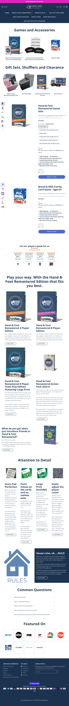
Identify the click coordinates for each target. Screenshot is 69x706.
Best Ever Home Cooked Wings (11, 677)
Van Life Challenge (56, 13)
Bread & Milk (40, 13)
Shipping (5, 668)
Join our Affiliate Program (34, 21)
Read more (41, 120)
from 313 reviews (33, 250)
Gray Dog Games (31, 686)
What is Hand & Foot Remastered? (23, 606)
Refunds (5, 670)
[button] (11, 260)
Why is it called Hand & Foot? (22, 601)
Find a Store (36, 17)
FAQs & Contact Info (8, 666)
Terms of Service (7, 675)
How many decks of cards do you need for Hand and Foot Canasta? (32, 614)
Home (7, 13)
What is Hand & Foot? (20, 597)
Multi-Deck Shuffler (21, 17)
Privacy (5, 673)
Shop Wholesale (49, 17)
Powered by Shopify (41, 686)
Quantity (40, 169)
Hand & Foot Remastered (21, 13)
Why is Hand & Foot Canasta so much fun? (25, 610)
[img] (34, 248)
